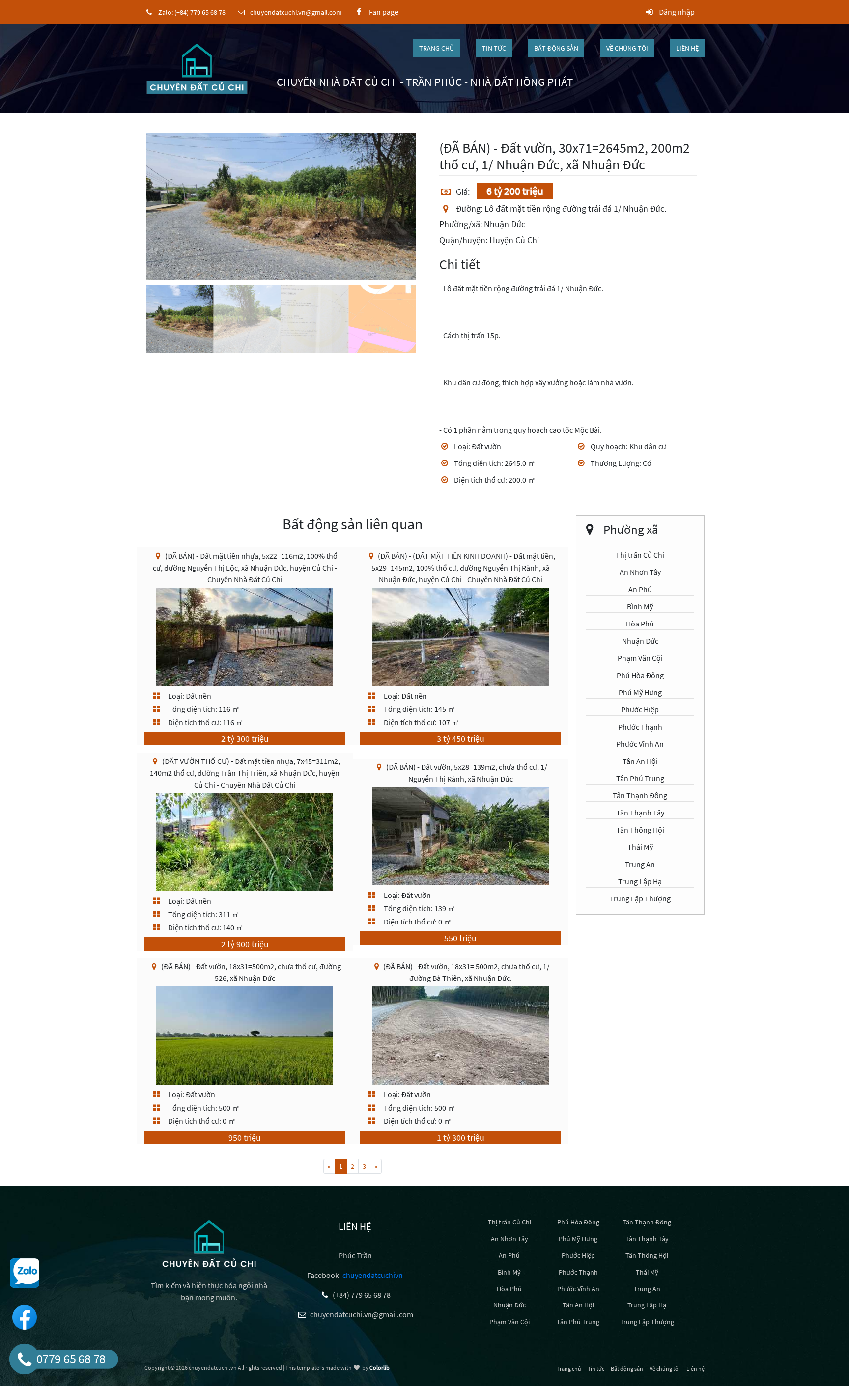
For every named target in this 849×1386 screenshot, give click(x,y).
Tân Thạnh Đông (640, 795)
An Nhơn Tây (640, 572)
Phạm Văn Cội (640, 658)
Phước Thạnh (640, 727)
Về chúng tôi (627, 48)
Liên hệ (687, 48)
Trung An (640, 864)
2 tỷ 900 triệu (245, 944)
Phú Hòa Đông (640, 675)
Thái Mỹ (640, 847)
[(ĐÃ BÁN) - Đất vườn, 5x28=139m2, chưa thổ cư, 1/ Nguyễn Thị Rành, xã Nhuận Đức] (460, 835)
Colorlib (379, 1367)
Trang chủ (436, 48)
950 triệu (244, 1137)
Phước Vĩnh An (640, 744)
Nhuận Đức (640, 641)
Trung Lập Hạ (640, 881)
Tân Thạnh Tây (640, 812)
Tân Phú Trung (640, 778)
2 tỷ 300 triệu (245, 738)
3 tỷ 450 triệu (460, 738)
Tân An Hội (640, 761)
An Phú (640, 589)
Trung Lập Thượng (640, 898)
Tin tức (494, 48)
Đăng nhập (676, 12)
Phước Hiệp (640, 709)
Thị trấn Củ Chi (640, 555)
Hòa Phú (640, 623)
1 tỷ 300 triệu (460, 1137)
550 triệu (460, 938)
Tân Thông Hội (640, 830)
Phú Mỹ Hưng (640, 692)
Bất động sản (556, 48)
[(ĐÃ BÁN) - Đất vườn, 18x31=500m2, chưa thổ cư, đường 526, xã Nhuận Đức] (244, 1034)
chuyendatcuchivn (372, 1275)
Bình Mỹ (640, 606)
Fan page (381, 12)
